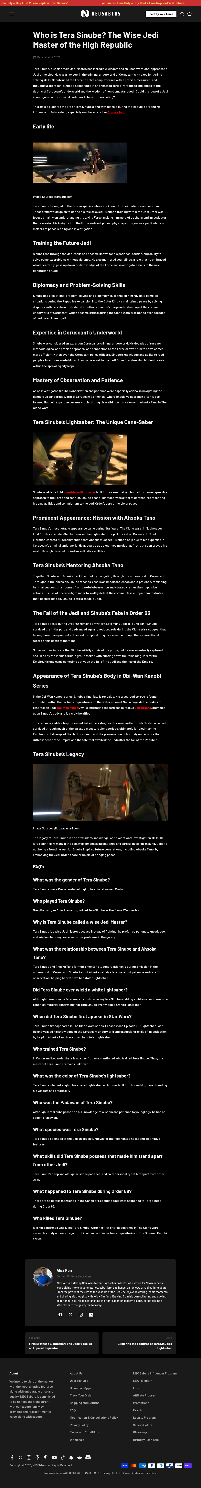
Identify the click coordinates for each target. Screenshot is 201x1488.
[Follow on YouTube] (54, 1457)
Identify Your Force (161, 14)
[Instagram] (81, 1314)
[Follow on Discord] (88, 1457)
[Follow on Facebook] (12, 1457)
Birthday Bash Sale (146, 1439)
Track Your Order (81, 1395)
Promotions (141, 1403)
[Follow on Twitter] (20, 1457)
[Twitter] (71, 1314)
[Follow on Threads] (37, 1457)
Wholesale (77, 1439)
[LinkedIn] (91, 1314)
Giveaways (140, 1432)
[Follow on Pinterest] (45, 1457)
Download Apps (80, 1388)
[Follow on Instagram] (29, 1457)
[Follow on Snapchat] (71, 1457)
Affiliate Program (144, 1395)
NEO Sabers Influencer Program (155, 1373)
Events (138, 1410)
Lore (136, 1388)
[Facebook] (60, 1314)
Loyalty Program (144, 1417)
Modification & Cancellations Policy (94, 1417)
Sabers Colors (142, 1425)
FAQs (73, 1410)
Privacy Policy (79, 1425)
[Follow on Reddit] (79, 1457)
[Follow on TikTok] (62, 1457)
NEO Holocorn (142, 1380)
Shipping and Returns (85, 1403)
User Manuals (79, 1380)
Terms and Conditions (85, 1432)
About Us (76, 1373)
